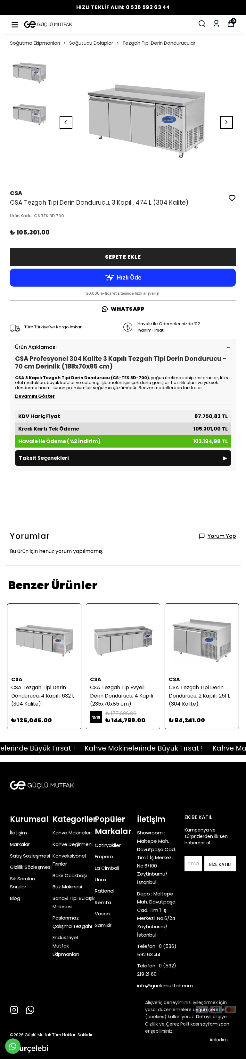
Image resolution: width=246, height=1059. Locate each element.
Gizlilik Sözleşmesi (31, 867)
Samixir (103, 925)
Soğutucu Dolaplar (91, 43)
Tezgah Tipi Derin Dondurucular (158, 43)
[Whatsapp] (30, 1010)
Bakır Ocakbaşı (70, 875)
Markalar (20, 844)
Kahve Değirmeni (73, 844)
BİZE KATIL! (220, 864)
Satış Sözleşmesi (30, 855)
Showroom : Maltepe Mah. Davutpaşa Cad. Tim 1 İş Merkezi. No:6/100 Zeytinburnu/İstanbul (156, 857)
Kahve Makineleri (72, 832)
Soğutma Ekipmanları (35, 43)
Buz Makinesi (67, 886)
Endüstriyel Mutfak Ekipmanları (66, 945)
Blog (15, 898)
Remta (103, 902)
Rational (104, 890)
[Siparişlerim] (216, 24)
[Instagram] (14, 1010)
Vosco (102, 913)
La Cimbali (107, 868)
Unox (100, 879)
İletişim (18, 832)
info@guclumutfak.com (165, 985)
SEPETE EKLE (123, 257)
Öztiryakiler (108, 845)
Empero (104, 856)
